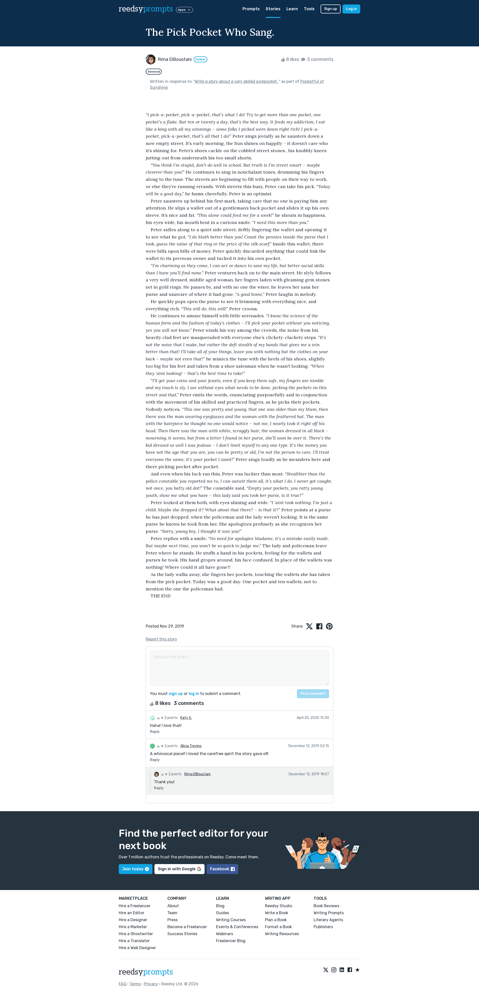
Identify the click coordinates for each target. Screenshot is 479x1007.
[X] (326, 970)
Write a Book (276, 912)
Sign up (330, 9)
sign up (176, 693)
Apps (182, 9)
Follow (200, 59)
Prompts (251, 8)
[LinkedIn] (342, 970)
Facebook (219, 869)
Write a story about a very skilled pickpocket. (237, 81)
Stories (273, 8)
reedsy (146, 9)
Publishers (323, 926)
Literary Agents (328, 919)
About (173, 905)
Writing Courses (231, 919)
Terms (135, 984)
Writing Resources (282, 933)
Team (172, 912)
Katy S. (186, 718)
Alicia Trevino (191, 746)
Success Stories (182, 933)
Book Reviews (326, 905)
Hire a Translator (134, 940)
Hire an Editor (131, 912)
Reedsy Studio (278, 905)
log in (194, 693)
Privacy (151, 984)
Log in (351, 9)
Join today (132, 869)
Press (172, 919)
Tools (309, 8)
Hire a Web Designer (137, 947)
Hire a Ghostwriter (136, 933)
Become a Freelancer (187, 926)
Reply (155, 732)
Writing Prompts (329, 912)
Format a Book (278, 926)
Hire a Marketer (133, 926)
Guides (222, 912)
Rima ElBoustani (197, 774)
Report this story (161, 639)
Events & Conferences (237, 926)
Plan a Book (276, 919)
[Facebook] (350, 970)
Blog (220, 905)
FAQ (122, 984)
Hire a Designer (133, 919)
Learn (292, 8)
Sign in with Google (177, 869)
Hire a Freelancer (134, 905)
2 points (171, 718)
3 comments (319, 59)
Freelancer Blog (230, 940)
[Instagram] (334, 970)
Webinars (224, 933)
